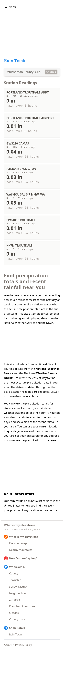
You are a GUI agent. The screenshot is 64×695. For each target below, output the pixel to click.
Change (51, 71)
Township (15, 580)
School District (18, 586)
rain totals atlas (20, 501)
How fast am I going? (23, 558)
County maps (17, 619)
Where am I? (17, 567)
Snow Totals (17, 628)
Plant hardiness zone (22, 606)
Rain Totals (16, 634)
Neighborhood (18, 593)
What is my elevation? (23, 537)
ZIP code (14, 600)
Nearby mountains (20, 550)
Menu (12, 7)
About (7, 645)
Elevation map (18, 543)
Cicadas (14, 613)
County (13, 573)
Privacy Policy (23, 645)
